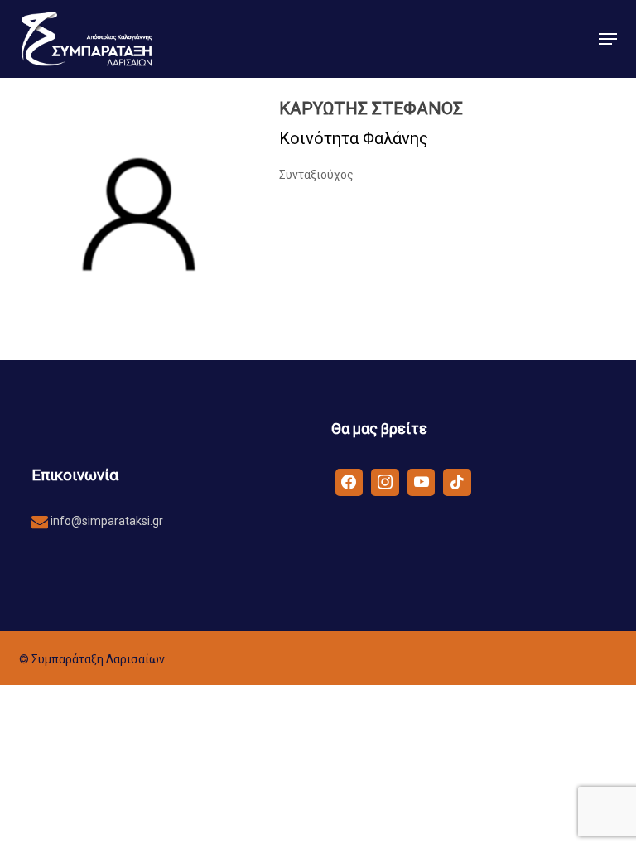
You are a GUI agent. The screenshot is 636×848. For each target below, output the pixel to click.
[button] (608, 39)
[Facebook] (349, 481)
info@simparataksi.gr (105, 521)
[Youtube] (421, 481)
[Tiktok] (457, 481)
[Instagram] (385, 481)
